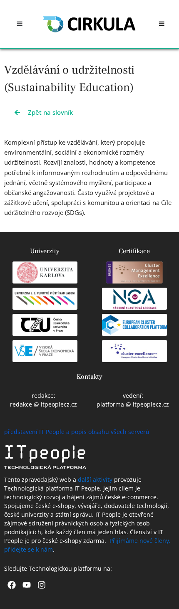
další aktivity (95, 479)
